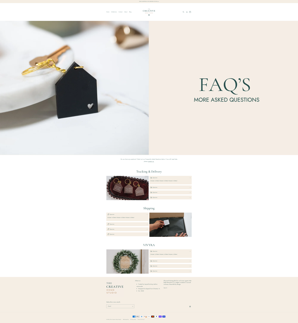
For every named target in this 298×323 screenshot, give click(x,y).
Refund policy (126, 319)
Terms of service (141, 319)
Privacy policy (133, 319)
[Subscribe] (132, 306)
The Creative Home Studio (115, 319)
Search (165, 288)
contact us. (151, 161)
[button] (183, 12)
